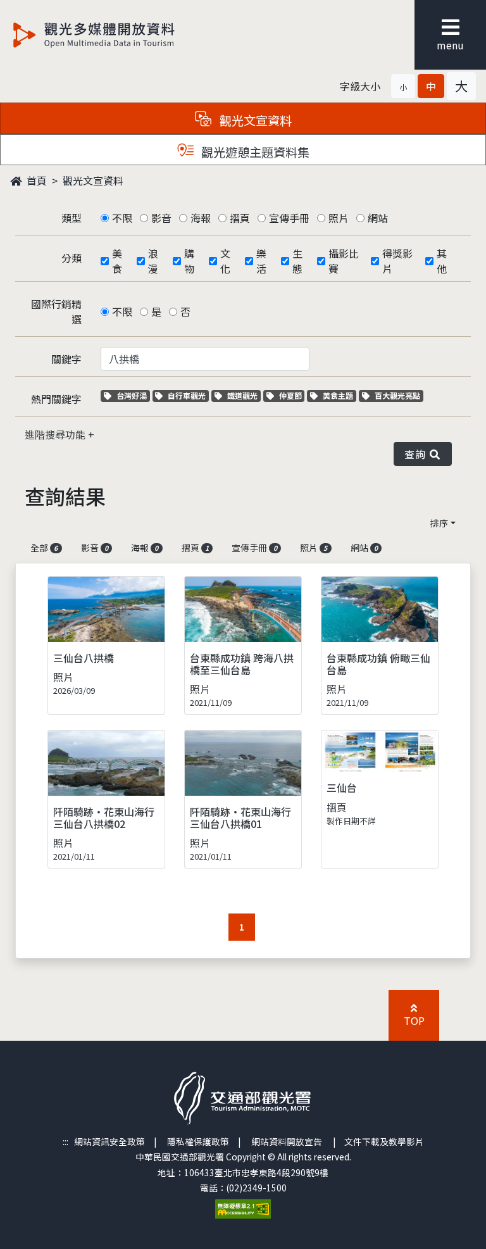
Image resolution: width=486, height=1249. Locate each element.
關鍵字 (66, 359)
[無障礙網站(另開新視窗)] (243, 1208)
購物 (189, 261)
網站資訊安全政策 (109, 1141)
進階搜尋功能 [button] (56, 434)
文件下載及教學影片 (384, 1141)
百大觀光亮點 (397, 395)
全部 (44, 547)
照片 (338, 217)
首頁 (35, 180)
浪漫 (153, 261)
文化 (225, 261)
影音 (161, 217)
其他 (442, 261)
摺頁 (240, 217)
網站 (378, 217)
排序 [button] (439, 523)
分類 (71, 257)
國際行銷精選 (56, 311)
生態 (297, 261)
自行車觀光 (186, 395)
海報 (200, 217)
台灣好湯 (133, 395)
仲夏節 (291, 395)
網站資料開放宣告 (286, 1141)
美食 (117, 261)
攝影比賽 (343, 261)
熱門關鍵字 (56, 398)
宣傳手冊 (289, 217)
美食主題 (339, 395)
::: (65, 1141)
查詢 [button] (417, 453)
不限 (122, 217)
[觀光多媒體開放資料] (114, 35)
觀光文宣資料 (93, 180)
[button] (403, 86)
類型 (71, 217)
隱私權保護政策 (198, 1141)
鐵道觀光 (244, 395)
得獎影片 (397, 261)
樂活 (261, 261)
